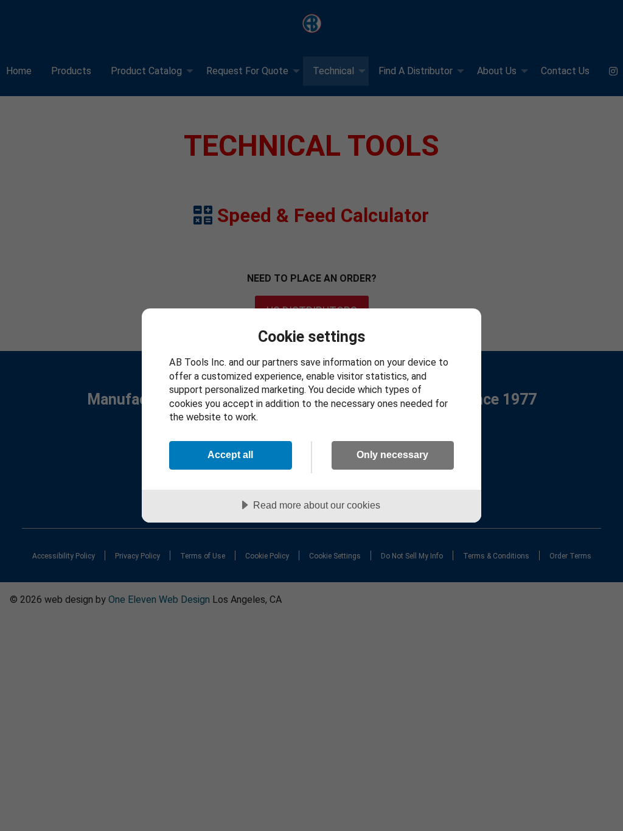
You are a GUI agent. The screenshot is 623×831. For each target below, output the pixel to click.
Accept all (230, 454)
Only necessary (392, 454)
